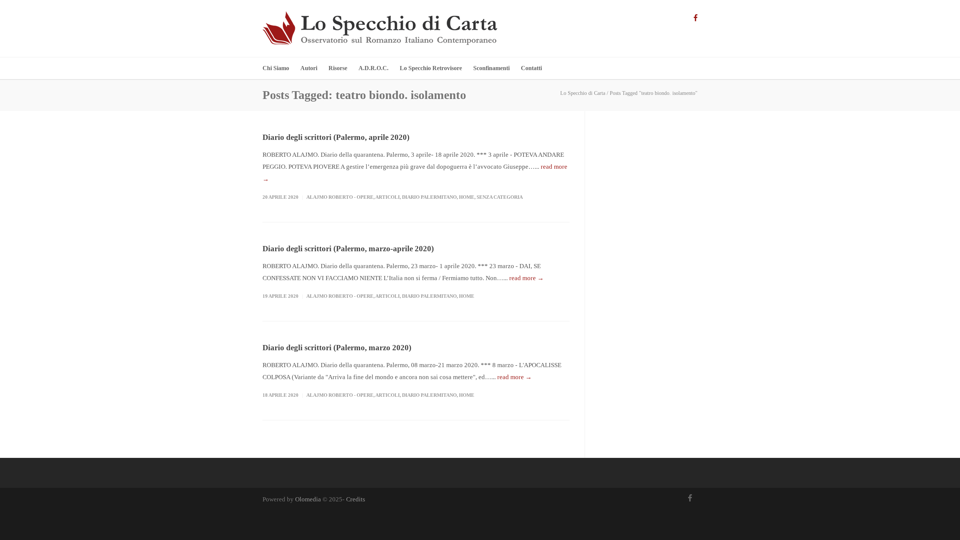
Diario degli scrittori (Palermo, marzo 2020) (336, 347)
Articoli (387, 197)
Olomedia (308, 499)
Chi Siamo (275, 68)
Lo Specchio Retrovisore (431, 68)
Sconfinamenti (491, 68)
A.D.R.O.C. (373, 68)
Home (466, 197)
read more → (526, 278)
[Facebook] (695, 18)
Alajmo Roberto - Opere (340, 197)
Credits (355, 499)
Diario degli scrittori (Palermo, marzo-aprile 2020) (348, 248)
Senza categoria (500, 197)
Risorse (337, 68)
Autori (308, 68)
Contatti (531, 68)
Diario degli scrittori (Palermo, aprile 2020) (336, 137)
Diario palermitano (429, 197)
